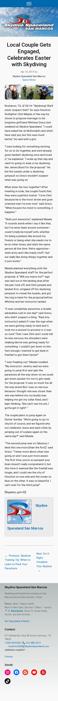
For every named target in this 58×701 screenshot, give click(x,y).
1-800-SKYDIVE (13, 643)
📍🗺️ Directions (14, 611)
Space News (29, 80)
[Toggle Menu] (29, 3)
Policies (9, 656)
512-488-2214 (33, 643)
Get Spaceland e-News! (17, 621)
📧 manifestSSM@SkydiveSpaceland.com (27, 646)
